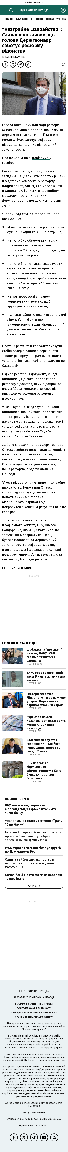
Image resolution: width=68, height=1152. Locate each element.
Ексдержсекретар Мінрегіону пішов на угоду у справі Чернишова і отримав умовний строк (46, 699)
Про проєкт (46, 1004)
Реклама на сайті (25, 1004)
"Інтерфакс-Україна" (47, 1038)
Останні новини (17, 799)
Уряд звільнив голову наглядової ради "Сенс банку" (34, 823)
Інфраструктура (56, 19)
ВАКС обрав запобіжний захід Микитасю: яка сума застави (46, 676)
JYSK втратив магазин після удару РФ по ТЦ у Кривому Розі (33, 850)
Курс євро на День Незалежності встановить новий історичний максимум (46, 722)
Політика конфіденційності (34, 1008)
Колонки (37, 19)
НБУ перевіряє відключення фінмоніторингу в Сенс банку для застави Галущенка (44, 770)
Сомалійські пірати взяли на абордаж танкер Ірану (33, 877)
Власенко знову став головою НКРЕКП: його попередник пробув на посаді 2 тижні (44, 745)
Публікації (21, 19)
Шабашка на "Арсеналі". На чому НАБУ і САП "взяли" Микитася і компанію (44, 655)
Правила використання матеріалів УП (34, 1012)
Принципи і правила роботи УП (34, 1017)
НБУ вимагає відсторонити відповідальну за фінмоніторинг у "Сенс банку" (30, 809)
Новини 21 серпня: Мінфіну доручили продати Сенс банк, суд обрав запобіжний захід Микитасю (33, 836)
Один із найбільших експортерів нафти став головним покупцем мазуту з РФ (29, 863)
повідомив (41, 158)
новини (8, 19)
